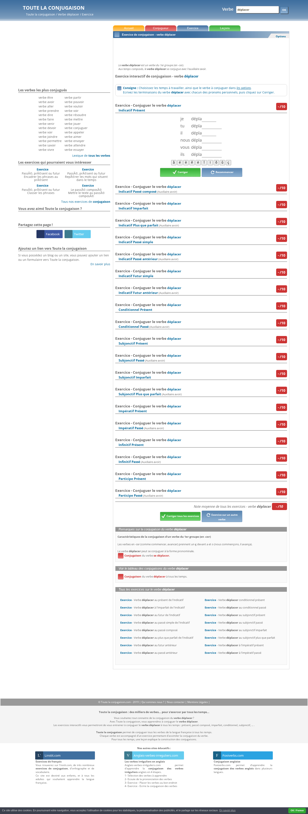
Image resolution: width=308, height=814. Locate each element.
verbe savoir (47, 145)
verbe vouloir (74, 106)
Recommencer (224, 172)
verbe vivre (46, 150)
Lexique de (89, 156)
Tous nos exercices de (84, 202)
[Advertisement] (201, 49)
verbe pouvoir (74, 102)
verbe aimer (73, 137)
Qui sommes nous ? (153, 702)
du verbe (144, 555)
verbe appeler (74, 132)
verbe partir (73, 97)
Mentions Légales (197, 702)
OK (284, 10)
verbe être (46, 97)
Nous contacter (176, 702)
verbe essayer (74, 150)
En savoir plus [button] (227, 810)
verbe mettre (74, 119)
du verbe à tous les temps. (153, 576)
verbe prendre (49, 111)
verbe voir (46, 132)
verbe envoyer (74, 141)
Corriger (182, 172)
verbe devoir (47, 128)
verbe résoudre (75, 115)
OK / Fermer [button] (297, 810)
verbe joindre (48, 137)
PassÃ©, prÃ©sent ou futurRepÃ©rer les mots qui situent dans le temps (86, 174)
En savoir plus (98, 264)
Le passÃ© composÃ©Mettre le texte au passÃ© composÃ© (86, 190)
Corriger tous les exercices (182, 516)
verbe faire (46, 119)
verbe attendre (75, 145)
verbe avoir (46, 102)
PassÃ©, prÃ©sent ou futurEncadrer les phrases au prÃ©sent (41, 174)
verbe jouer (73, 124)
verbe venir (46, 124)
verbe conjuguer (76, 128)
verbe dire (46, 115)
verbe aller (46, 106)
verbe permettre (50, 141)
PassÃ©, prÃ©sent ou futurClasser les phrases (41, 189)
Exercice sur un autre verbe (224, 517)
